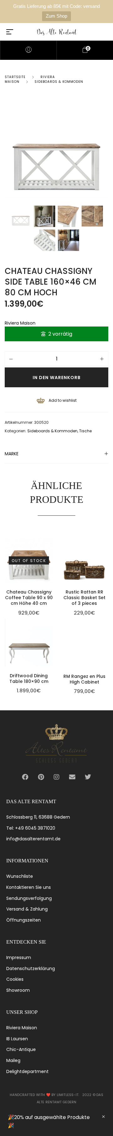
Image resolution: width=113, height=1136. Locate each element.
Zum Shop (56, 16)
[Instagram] (56, 777)
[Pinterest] (41, 777)
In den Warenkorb (57, 377)
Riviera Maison (20, 323)
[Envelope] (72, 777)
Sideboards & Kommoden (59, 81)
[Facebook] (25, 777)
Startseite (15, 77)
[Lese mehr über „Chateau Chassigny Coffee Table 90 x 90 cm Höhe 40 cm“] (51, 540)
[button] (106, 540)
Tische (85, 431)
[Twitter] (88, 777)
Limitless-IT (67, 1094)
